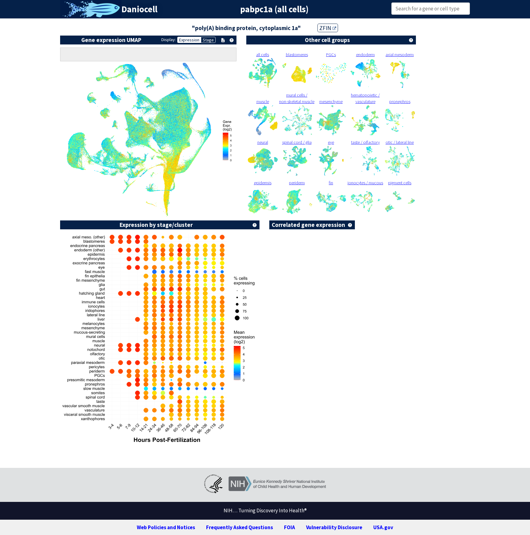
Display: (168, 39)
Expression (189, 40)
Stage (208, 40)
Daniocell (139, 9)
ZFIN (325, 28)
